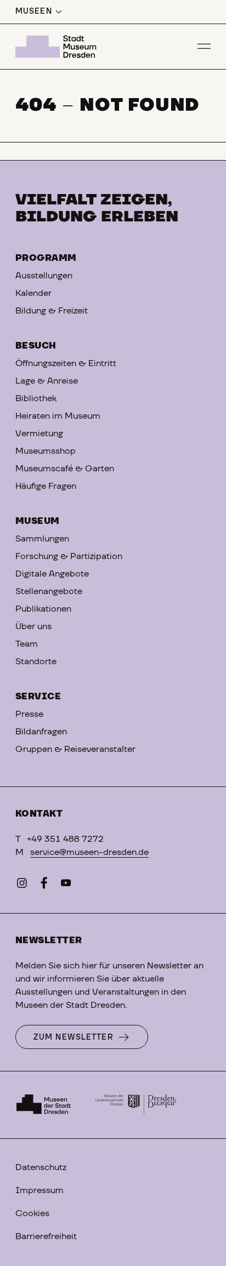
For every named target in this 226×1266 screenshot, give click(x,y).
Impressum (39, 1190)
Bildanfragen (41, 731)
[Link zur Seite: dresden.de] (136, 1104)
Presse (29, 714)
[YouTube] (65, 885)
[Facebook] (43, 885)
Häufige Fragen (45, 486)
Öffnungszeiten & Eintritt (65, 363)
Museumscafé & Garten (64, 468)
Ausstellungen (43, 275)
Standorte (35, 661)
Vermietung (39, 433)
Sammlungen (42, 538)
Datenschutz (40, 1167)
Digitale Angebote (52, 573)
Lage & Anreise (46, 381)
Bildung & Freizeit (51, 310)
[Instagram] (22, 885)
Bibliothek (35, 398)
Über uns (33, 626)
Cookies (32, 1213)
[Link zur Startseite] (57, 46)
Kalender (33, 293)
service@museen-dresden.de (89, 852)
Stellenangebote (48, 591)
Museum (37, 521)
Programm (46, 258)
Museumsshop (45, 451)
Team (26, 644)
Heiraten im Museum (57, 416)
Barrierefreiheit (46, 1236)
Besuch (35, 345)
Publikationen (43, 609)
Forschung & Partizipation (68, 556)
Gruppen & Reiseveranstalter (75, 749)
